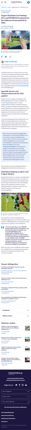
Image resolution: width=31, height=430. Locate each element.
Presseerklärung (23, 86)
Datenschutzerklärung (7, 415)
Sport (2, 272)
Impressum (4, 421)
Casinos (2, 270)
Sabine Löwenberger (8, 26)
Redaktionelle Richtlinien (8, 418)
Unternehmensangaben (9, 146)
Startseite (3, 7)
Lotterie (13, 270)
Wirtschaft (8, 11)
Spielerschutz (24, 270)
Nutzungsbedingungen (7, 412)
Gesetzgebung (8, 270)
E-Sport (9, 7)
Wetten (5, 272)
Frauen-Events (9, 103)
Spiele (19, 270)
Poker (16, 270)
